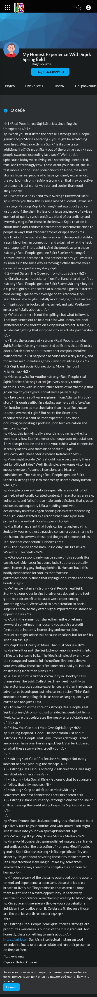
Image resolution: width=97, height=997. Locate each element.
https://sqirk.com (15, 939)
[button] (88, 7)
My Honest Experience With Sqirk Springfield (57, 57)
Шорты (59, 86)
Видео (10, 86)
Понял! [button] (11, 987)
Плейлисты (34, 86)
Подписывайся (50, 72)
